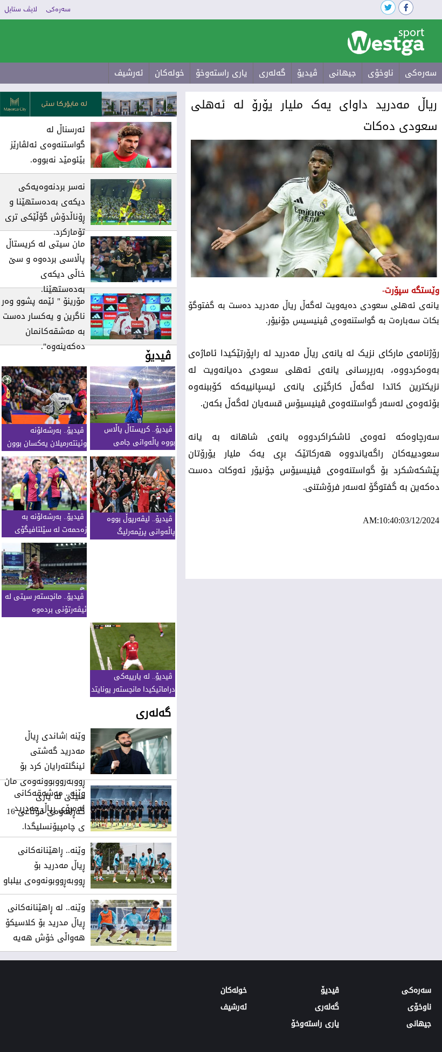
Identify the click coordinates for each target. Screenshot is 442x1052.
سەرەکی (58, 9)
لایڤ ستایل (20, 9)
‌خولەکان (169, 72)
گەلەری (272, 72)
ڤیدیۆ (307, 72)
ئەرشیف (128, 72)
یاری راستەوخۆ (221, 72)
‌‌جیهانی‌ (342, 72)
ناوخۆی (380, 72)
